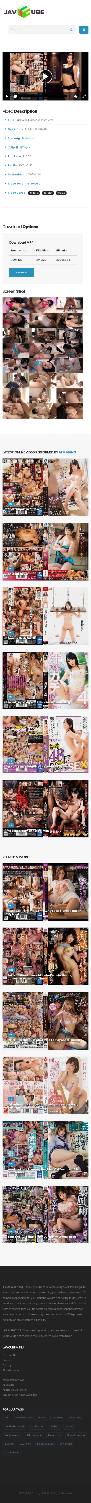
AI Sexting (9, 1384)
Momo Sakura (45, 1444)
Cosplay (47, 193)
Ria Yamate (65, 1444)
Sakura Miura (11, 1452)
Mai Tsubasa (11, 1435)
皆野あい (25, 147)
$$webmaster (11, 1370)
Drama (61, 193)
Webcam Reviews (14, 1379)
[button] (76, 96)
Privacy (7, 1365)
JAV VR (69, 1426)
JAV (6, 1417)
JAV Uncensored (24, 1417)
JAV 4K (42, 1417)
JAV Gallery (75, 1417)
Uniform (34, 193)
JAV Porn (54, 1426)
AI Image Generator (15, 1390)
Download (21, 272)
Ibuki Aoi (9, 1444)
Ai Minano (28, 138)
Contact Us (9, 1355)
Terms (7, 1360)
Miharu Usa (54, 1435)
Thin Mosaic (32, 183)
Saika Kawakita (76, 1435)
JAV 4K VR (25, 1444)
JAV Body (57, 1417)
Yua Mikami (36, 1426)
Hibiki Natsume (33, 1435)
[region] (45, 76)
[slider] (41, 96)
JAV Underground (14, 1426)
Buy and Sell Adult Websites (20, 1395)
